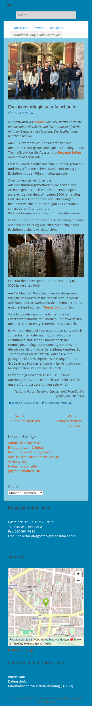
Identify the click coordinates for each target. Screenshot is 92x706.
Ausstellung (52, 403)
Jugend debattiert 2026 (25, 471)
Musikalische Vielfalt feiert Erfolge (33, 457)
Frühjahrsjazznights (23, 466)
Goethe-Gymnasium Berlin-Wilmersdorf (53, 698)
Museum (66, 403)
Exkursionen (31, 403)
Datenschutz (17, 681)
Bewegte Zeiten (69, 152)
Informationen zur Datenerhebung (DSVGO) (40, 686)
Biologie (57, 28)
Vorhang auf (17, 461)
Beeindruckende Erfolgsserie (29, 452)
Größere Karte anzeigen (21, 650)
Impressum (16, 676)
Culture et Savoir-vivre (24, 443)
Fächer (39, 28)
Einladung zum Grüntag (26, 447)
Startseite (21, 28)
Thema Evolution (55, 307)
